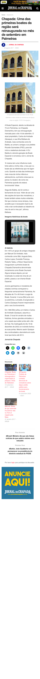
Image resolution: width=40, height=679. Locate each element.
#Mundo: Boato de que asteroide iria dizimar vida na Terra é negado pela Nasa (10, 411)
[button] (15, 236)
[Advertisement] (20, 589)
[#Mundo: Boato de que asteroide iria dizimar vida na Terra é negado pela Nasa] (11, 401)
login (13, 462)
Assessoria (10, 15)
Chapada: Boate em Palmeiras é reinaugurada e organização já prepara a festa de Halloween (10, 377)
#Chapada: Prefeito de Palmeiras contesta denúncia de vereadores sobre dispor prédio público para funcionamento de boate (25, 381)
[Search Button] (37, 8)
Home (3, 15)
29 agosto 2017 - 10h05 (11, 48)
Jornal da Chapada (16, 45)
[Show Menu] (3, 8)
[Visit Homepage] (20, 8)
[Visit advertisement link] (20, 2)
